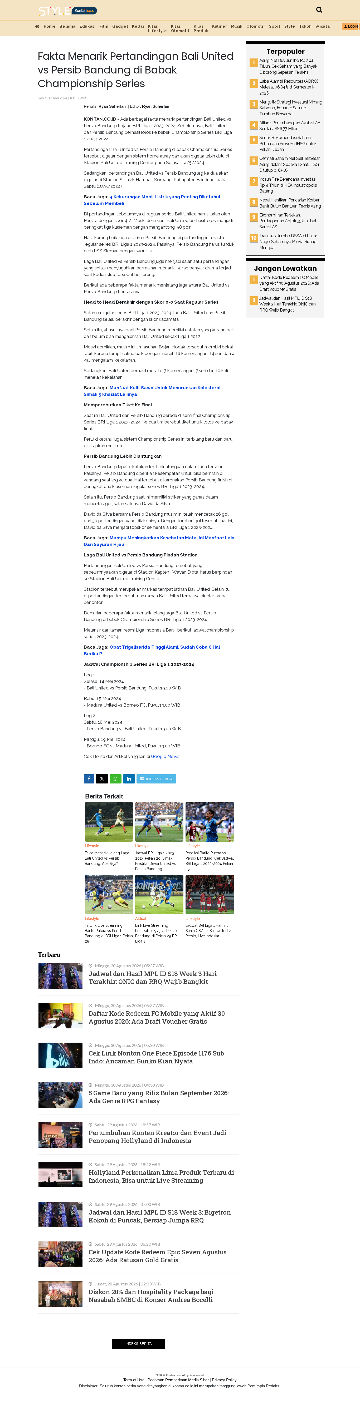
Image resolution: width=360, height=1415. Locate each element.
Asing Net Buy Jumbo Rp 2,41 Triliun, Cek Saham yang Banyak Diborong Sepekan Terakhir (288, 66)
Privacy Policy (224, 1380)
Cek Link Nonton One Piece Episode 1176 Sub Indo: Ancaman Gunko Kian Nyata (156, 1057)
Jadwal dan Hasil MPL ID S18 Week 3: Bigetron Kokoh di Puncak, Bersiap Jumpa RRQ (160, 1216)
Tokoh (305, 26)
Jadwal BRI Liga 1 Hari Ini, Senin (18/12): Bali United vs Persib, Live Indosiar (209, 930)
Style (289, 26)
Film (104, 26)
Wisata (322, 26)
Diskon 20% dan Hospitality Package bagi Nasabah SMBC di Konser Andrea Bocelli (151, 1295)
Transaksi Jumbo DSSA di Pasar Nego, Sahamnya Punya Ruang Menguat (288, 241)
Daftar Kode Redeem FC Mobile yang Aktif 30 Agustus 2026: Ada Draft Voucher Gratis (157, 1017)
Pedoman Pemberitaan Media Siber (178, 1380)
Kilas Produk (201, 28)
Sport (274, 26)
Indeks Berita (138, 1344)
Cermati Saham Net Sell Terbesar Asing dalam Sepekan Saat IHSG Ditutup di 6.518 (289, 164)
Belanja (68, 26)
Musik (236, 26)
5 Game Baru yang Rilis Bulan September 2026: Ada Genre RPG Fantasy (159, 1096)
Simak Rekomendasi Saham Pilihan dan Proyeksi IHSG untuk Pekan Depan (288, 143)
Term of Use (133, 1380)
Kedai (138, 26)
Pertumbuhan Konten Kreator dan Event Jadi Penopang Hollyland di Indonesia (157, 1136)
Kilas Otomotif (180, 28)
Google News (165, 756)
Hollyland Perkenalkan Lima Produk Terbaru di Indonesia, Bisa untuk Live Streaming (161, 1176)
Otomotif (255, 26)
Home (50, 26)
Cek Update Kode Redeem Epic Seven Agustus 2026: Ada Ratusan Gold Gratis (158, 1256)
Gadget (120, 26)
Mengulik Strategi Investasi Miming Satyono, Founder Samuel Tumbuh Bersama (290, 108)
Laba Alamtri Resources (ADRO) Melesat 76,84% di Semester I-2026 (288, 87)
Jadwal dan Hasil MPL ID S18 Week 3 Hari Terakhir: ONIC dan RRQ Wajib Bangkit (153, 977)
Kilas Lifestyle (157, 28)
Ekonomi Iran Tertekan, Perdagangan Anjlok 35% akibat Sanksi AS (288, 221)
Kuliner (219, 26)
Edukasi (88, 26)
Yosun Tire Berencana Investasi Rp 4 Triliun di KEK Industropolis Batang (288, 185)
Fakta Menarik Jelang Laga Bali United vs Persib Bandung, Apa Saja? (107, 858)
